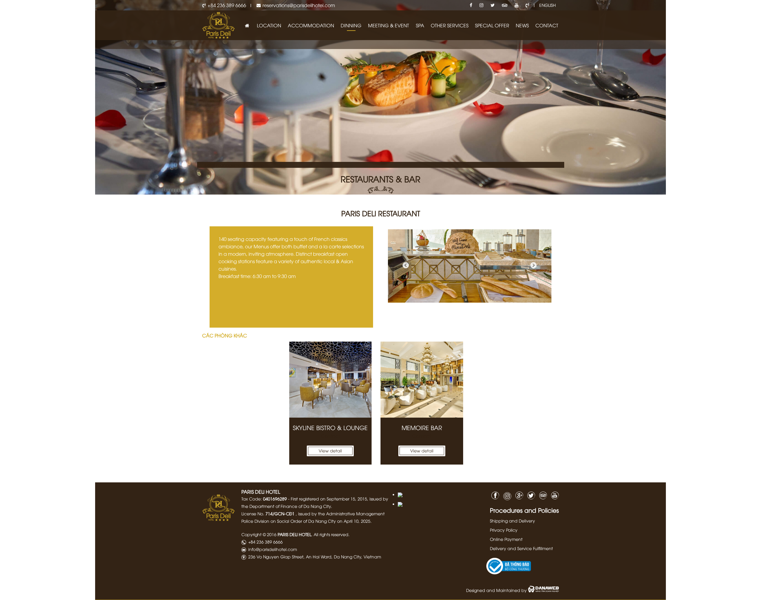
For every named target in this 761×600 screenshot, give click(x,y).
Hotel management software (234, 165)
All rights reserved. (332, 534)
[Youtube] (516, 5)
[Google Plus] (517, 495)
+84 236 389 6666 (226, 5)
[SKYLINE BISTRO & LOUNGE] (330, 380)
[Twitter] (492, 5)
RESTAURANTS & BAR (380, 178)
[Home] (247, 25)
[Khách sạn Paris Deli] (218, 24)
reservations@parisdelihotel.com (298, 5)
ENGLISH (547, 5)
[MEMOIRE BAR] (421, 380)
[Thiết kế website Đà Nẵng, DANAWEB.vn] (543, 590)
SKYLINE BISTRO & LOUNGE (330, 427)
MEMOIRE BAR (422, 427)
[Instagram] (481, 5)
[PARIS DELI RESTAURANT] (469, 265)
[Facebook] (471, 5)
